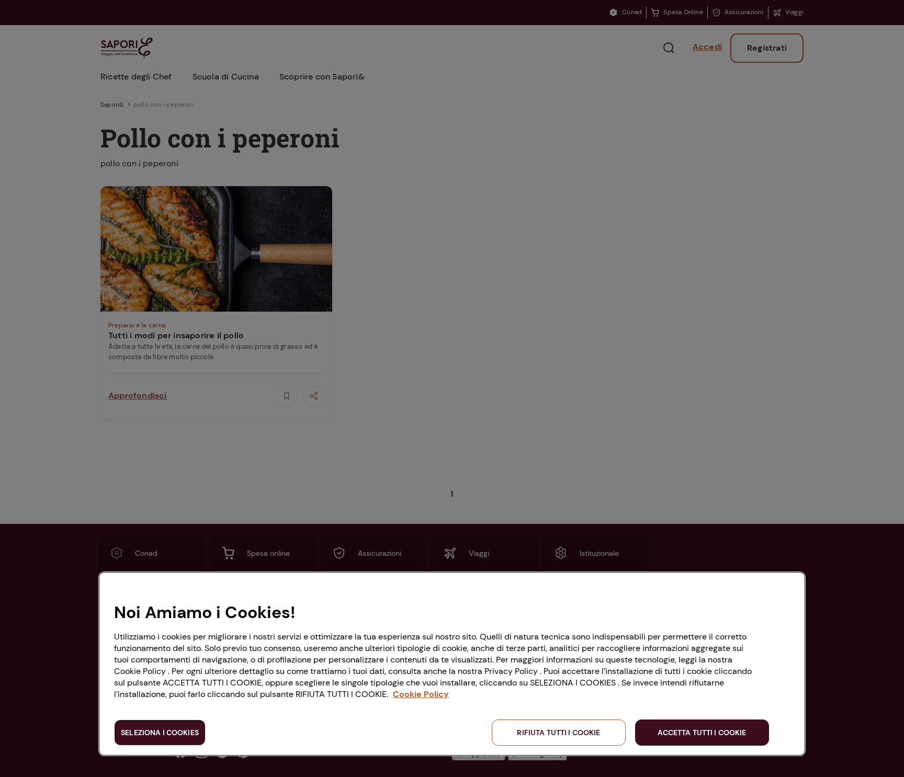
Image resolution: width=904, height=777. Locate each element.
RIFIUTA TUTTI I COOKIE (558, 732)
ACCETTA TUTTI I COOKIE (702, 732)
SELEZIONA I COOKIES (160, 732)
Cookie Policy (421, 694)
